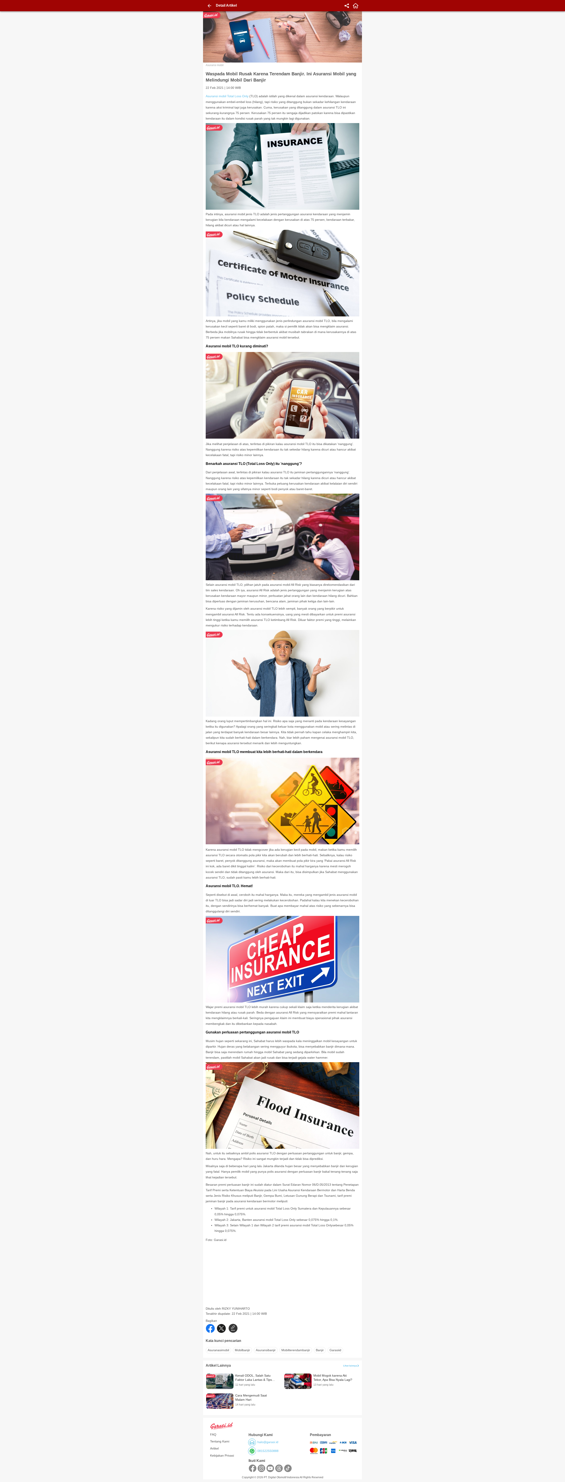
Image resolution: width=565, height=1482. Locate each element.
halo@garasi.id (267, 1442)
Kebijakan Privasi (222, 1455)
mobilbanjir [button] (242, 1350)
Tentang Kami (219, 1441)
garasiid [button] (335, 1350)
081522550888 (268, 1451)
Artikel (214, 1448)
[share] (347, 6)
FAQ (213, 1434)
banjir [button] (320, 1350)
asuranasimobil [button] (218, 1350)
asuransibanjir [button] (266, 1350)
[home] (355, 5)
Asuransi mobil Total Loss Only (227, 96)
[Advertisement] (283, 1276)
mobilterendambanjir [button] (295, 1350)
